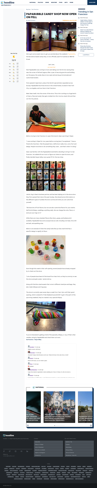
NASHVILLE (14, 474)
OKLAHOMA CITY (51, 474)
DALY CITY (44, 466)
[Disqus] (51, 361)
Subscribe (92, 2)
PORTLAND (88, 474)
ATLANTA (63, 466)
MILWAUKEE (81, 472)
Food (60, 2)
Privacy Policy (69, 450)
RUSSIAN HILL (37, 476)
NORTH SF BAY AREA (36, 466)
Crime (47, 2)
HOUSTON (91, 470)
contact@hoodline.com (9, 456)
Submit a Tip (69, 441)
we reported (51, 67)
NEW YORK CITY (29, 474)
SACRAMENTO (45, 476)
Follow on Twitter (39, 444)
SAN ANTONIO (60, 476)
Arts (66, 2)
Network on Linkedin (40, 450)
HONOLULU (85, 470)
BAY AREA (49, 466)
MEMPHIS (64, 472)
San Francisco (35, 9)
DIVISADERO (73, 468)
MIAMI (69, 472)
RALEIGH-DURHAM (29, 476)
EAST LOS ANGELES (14, 470)
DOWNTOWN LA (81, 468)
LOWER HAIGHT (45, 472)
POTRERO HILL (11, 476)
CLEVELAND (37, 468)
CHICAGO (18, 468)
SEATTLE (84, 476)
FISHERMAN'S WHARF (52, 470)
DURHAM (6, 470)
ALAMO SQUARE (56, 466)
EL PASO (21, 470)
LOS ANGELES (37, 472)
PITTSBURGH (78, 474)
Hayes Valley (38, 339)
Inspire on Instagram (40, 452)
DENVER (62, 468)
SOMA (88, 476)
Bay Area (28, 9)
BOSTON (79, 466)
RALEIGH (22, 476)
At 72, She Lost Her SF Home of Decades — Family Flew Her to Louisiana (87, 39)
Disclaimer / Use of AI (71, 455)
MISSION (8, 474)
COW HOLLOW (51, 468)
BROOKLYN (89, 466)
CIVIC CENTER (30, 468)
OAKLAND (28, 466)
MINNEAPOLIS (88, 472)
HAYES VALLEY (71, 470)
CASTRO (6, 468)
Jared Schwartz (30, 20)
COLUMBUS (44, 468)
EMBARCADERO (28, 470)
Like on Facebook (39, 447)
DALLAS (56, 468)
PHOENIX (72, 474)
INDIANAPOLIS (9, 472)
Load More (86, 54)
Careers (68, 444)
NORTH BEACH (43, 474)
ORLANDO (59, 474)
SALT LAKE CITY (52, 476)
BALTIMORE (73, 466)
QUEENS (17, 476)
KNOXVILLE (16, 472)
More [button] (71, 2)
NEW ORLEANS (21, 474)
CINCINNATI (23, 468)
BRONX (84, 466)
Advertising (68, 447)
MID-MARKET (74, 472)
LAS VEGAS (22, 472)
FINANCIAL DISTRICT (42, 470)
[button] (28, 425)
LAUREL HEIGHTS (29, 472)
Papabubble (71, 54)
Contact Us (38, 455)
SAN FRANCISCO (21, 466)
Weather (54, 2)
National (33, 2)
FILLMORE (35, 470)
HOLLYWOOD (78, 470)
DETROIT (67, 468)
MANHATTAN (52, 472)
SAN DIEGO (67, 476)
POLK (83, 474)
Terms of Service (70, 452)
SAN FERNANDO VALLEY (75, 476)
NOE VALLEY (36, 474)
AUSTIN (67, 466)
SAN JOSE (14, 466)
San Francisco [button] (6, 5)
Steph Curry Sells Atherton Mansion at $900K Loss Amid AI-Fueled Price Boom (87, 31)
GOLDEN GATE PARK (62, 470)
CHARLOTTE (11, 468)
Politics (40, 2)
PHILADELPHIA (65, 474)
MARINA (58, 472)
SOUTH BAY (8, 466)
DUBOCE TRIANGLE (89, 468)
